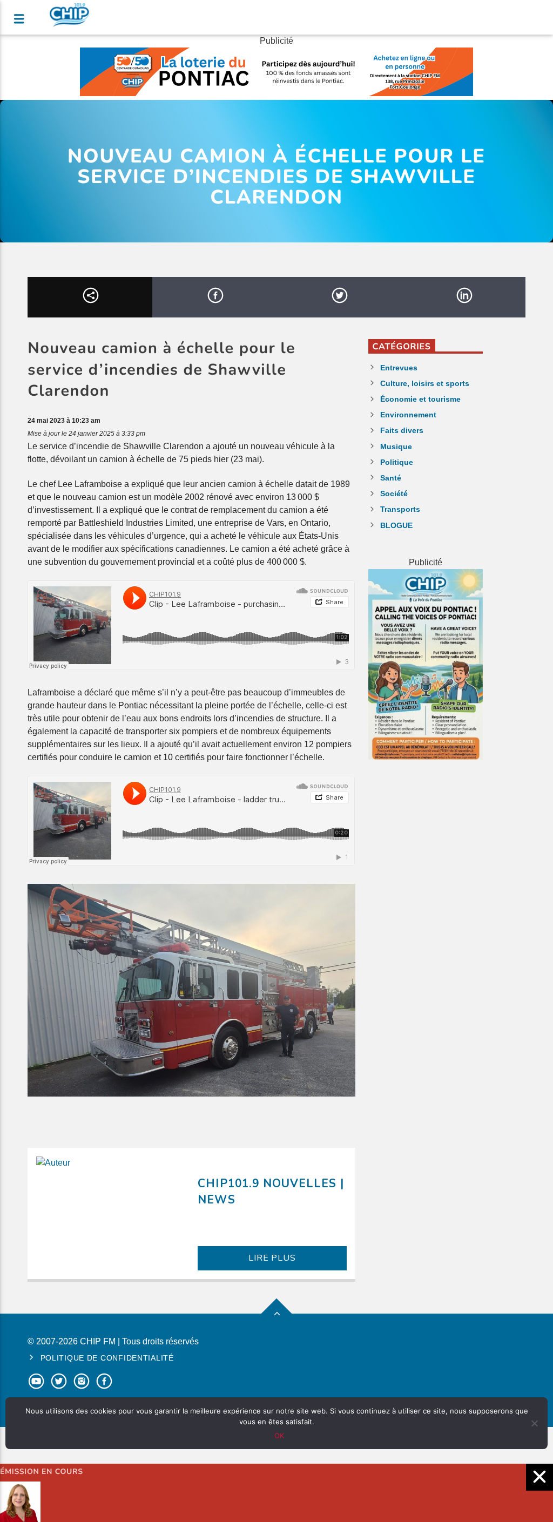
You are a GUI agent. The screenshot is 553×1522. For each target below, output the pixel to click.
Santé (390, 477)
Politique (396, 462)
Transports (400, 509)
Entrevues (398, 367)
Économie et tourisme (420, 399)
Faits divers (401, 430)
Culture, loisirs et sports (424, 383)
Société (394, 493)
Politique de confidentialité (107, 1358)
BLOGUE (396, 525)
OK (279, 1435)
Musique (396, 446)
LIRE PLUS (271, 1258)
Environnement (408, 414)
